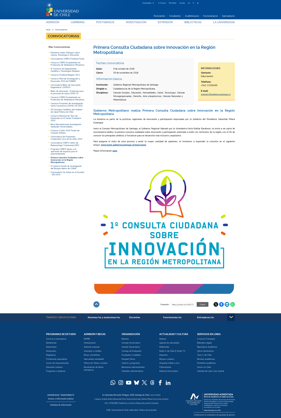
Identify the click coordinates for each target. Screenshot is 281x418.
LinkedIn (227, 304)
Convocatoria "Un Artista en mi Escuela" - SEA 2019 (67, 173)
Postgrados (105, 22)
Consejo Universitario (131, 342)
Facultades (147, 3)
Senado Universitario (131, 347)
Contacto (155, 403)
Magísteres (51, 355)
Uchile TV (181, 351)
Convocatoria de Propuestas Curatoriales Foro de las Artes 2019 (66, 137)
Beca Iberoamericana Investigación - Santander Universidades (66, 125)
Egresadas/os (228, 15)
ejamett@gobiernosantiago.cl (216, 94)
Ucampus (211, 338)
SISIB (108, 410)
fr (193, 3)
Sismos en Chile (204, 367)
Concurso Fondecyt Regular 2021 (65, 74)
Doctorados (51, 351)
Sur (155, 399)
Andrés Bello (107, 399)
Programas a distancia (55, 371)
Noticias (162, 338)
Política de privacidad (147, 410)
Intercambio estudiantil (94, 359)
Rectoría (125, 338)
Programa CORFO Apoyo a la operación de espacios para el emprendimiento (64, 151)
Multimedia (164, 347)
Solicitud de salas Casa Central (210, 371)
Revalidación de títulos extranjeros (94, 368)
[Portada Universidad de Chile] (63, 8)
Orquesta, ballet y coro (169, 363)
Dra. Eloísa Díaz (129, 399)
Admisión (52, 22)
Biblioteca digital (204, 342)
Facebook (221, 304)
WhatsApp (232, 304)
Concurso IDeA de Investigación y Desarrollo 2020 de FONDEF (65, 79)
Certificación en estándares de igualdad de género (214, 415)
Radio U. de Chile (166, 351)
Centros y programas (131, 363)
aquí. (115, 150)
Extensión (165, 22)
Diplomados (51, 347)
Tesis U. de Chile (204, 355)
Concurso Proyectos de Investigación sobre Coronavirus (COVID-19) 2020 (67, 104)
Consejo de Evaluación (131, 351)
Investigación (136, 22)
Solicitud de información (60, 405)
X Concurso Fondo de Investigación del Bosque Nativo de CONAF (66, 167)
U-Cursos (162, 3)
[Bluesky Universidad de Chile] (136, 382)
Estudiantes (175, 15)
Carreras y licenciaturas (56, 338)
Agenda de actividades (169, 342)
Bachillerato (51, 342)
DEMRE (87, 338)
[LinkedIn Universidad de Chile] (168, 382)
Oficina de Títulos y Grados (96, 363)
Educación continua (54, 367)
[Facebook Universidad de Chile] (160, 382)
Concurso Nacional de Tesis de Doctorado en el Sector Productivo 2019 (66, 118)
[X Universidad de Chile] (144, 382)
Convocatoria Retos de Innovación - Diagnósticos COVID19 (66, 86)
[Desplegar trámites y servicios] (231, 317)
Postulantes (159, 15)
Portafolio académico (206, 363)
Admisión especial (92, 347)
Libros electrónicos (205, 351)
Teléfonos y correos (127, 403)
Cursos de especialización (57, 363)
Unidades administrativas (132, 371)
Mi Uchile (172, 3)
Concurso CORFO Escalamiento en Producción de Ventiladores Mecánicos (67, 63)
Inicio (48, 29)
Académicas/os (192, 15)
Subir (96, 304)
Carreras (78, 22)
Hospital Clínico (128, 359)
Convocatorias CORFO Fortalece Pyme (67, 58)
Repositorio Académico (207, 347)
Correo (182, 3)
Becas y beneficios (92, 355)
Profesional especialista (56, 359)
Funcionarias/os (210, 15)
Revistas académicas (206, 359)
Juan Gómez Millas (145, 399)
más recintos (163, 399)
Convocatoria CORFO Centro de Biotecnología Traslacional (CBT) (65, 143)
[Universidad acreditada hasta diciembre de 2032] (210, 401)
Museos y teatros (166, 359)
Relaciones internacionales (133, 367)
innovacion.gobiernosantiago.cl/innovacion (123, 144)
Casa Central (155, 395)
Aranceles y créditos (93, 351)
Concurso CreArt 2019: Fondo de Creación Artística (65, 131)
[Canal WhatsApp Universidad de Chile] (112, 382)
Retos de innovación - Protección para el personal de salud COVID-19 (67, 92)
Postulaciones (90, 342)
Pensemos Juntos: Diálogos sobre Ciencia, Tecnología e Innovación (65, 53)
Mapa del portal (143, 403)
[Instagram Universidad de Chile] (120, 382)
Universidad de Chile (120, 410)
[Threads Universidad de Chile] (152, 382)
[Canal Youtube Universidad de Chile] (128, 382)
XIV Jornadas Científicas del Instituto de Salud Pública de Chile (66, 110)
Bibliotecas (193, 22)
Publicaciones (165, 367)
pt (198, 3)
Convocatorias (61, 29)
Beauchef (118, 399)
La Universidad (224, 22)
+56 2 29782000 (110, 403)
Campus (97, 399)
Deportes (163, 355)
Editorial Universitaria (168, 371)
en (189, 3)
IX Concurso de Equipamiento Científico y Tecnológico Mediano (65, 69)
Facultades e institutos (131, 355)
